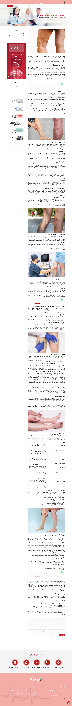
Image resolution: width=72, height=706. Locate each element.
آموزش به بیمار (50, 6)
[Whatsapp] (21, 86)
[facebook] (35, 695)
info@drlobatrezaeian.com (57, 698)
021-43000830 (16, 59)
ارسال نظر (62, 635)
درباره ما (45, 6)
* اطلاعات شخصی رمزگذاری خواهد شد (51, 635)
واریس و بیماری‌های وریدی (43, 86)
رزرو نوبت (9, 6)
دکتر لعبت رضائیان (62, 17)
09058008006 (16, 62)
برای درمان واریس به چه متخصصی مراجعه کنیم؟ (52, 301)
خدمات (61, 6)
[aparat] (16, 86)
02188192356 (54, 695)
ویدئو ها (56, 6)
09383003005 (42, 3)
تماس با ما (40, 6)
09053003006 (16, 65)
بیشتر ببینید (10, 77)
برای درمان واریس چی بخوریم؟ (44, 574)
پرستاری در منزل (16, 47)
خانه (64, 6)
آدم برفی (11, 704)
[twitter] (33, 695)
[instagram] (11, 86)
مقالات (56, 17)
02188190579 (49, 695)
